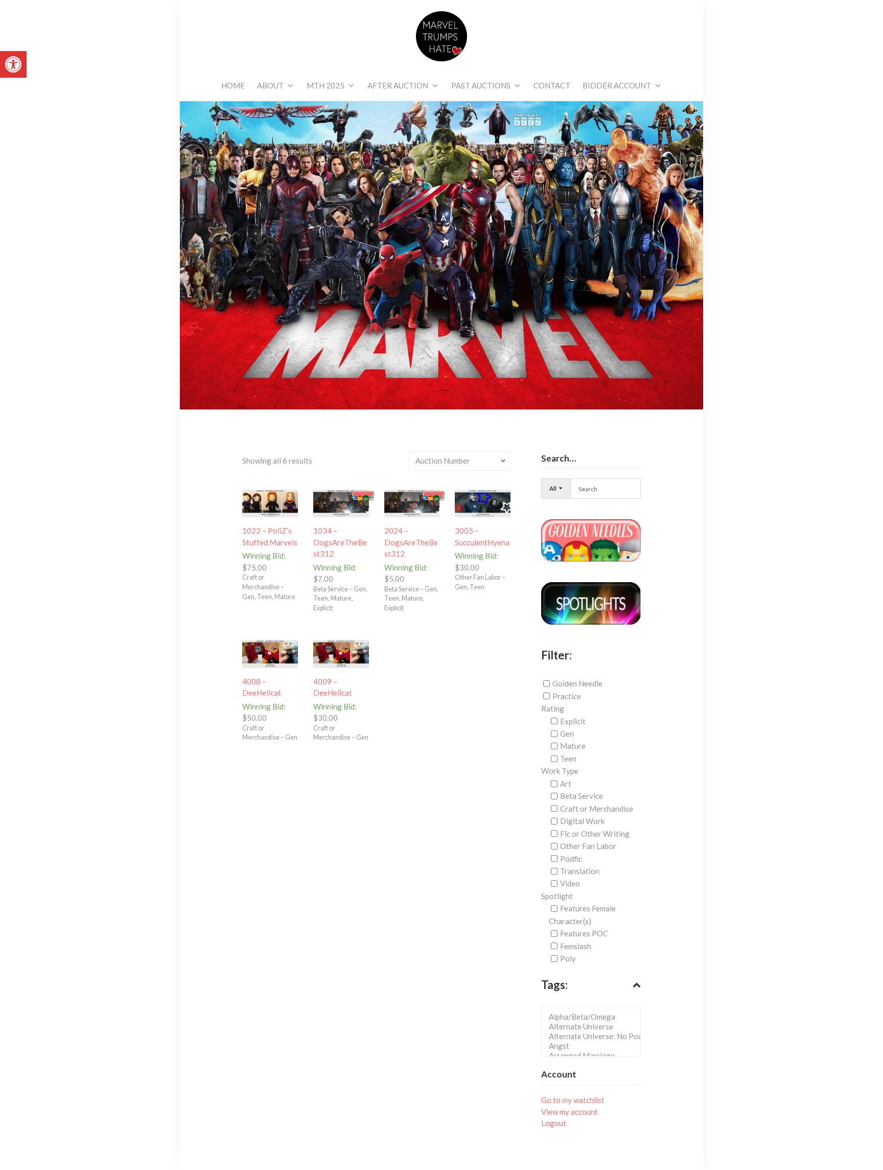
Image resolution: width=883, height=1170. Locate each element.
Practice (566, 696)
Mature (573, 745)
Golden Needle (577, 683)
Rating (552, 708)
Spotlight (557, 896)
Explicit (573, 721)
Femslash (575, 946)
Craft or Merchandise (596, 808)
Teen (568, 758)
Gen (567, 733)
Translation (579, 871)
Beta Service (581, 795)
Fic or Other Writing (595, 833)
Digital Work (582, 820)
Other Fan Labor (588, 846)
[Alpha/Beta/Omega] (594, 1017)
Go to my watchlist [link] (573, 1100)
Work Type (559, 770)
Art (565, 783)
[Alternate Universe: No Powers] (594, 1036)
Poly (568, 958)
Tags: (554, 985)
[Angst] (594, 1046)
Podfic (571, 858)
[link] (13, 64)
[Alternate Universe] (594, 1026)
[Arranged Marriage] (594, 1056)
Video (570, 883)
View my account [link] (569, 1111)
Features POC (584, 933)
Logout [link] (553, 1123)
